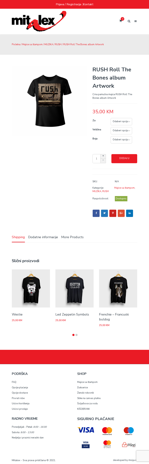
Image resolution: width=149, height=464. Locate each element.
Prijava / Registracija (68, 4)
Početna (16, 44)
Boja (94, 138)
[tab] (18, 237)
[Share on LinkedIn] (129, 213)
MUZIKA (48, 44)
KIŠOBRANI (83, 409)
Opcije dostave (20, 392)
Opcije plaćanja (20, 387)
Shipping (18, 237)
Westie (17, 314)
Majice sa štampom (32, 44)
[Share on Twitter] (104, 213)
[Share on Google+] (121, 213)
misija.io (132, 460)
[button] (73, 335)
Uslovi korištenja (20, 403)
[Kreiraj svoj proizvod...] (39, 21)
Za (93, 120)
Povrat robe (18, 398)
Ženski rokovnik (85, 392)
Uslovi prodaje (20, 409)
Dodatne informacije (43, 237)
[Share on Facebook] (96, 213)
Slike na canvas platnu (89, 398)
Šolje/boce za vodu (87, 403)
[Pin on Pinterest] (112, 213)
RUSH (58, 44)
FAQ (14, 382)
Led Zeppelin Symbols (72, 314)
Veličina (96, 129)
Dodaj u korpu (124, 160)
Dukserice (82, 387)
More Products (72, 237)
